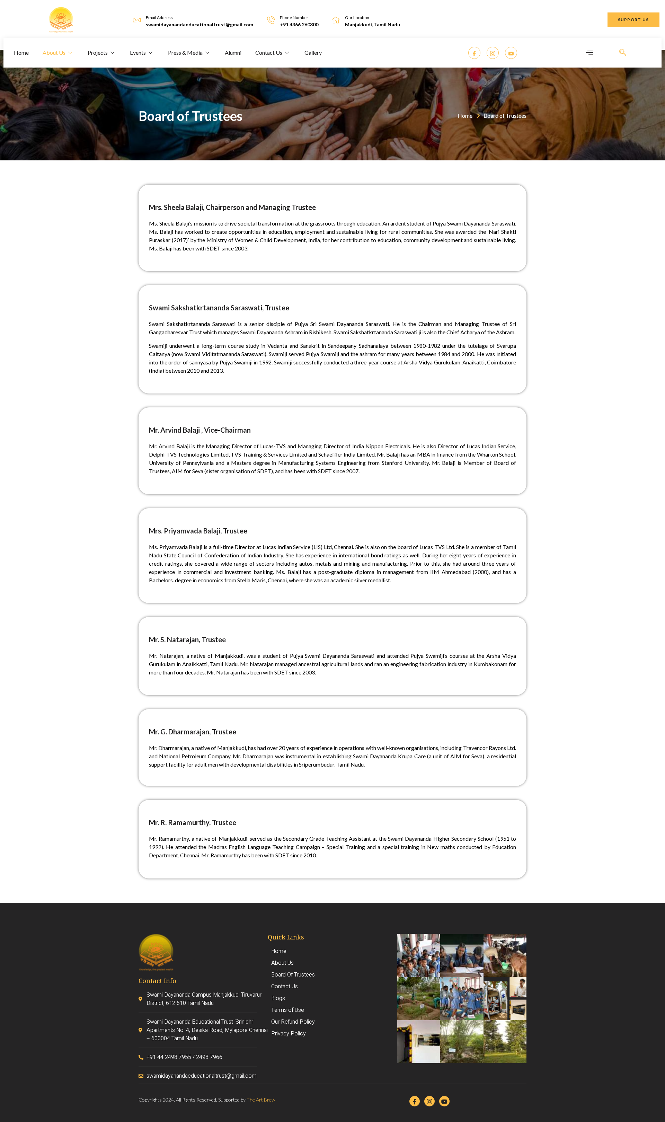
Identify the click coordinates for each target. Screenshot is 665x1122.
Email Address (159, 17)
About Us (54, 52)
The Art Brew (261, 1100)
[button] (633, 19)
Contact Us (268, 52)
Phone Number (294, 17)
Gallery (313, 52)
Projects (98, 52)
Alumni (233, 52)
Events (138, 52)
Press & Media (185, 52)
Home (21, 52)
